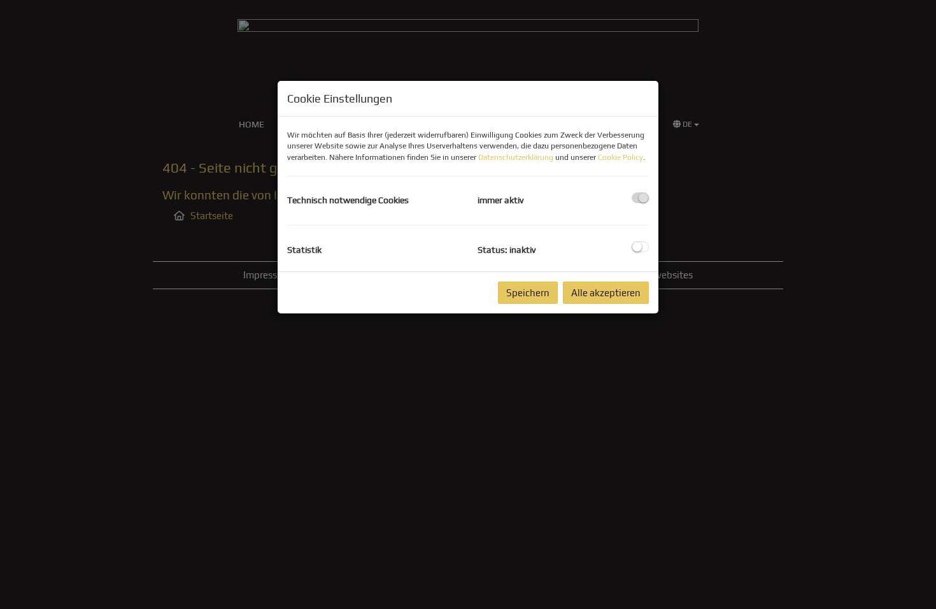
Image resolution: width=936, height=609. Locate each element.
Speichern (528, 292)
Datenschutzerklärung (515, 157)
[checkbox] (640, 197)
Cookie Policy (620, 157)
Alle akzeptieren (606, 292)
